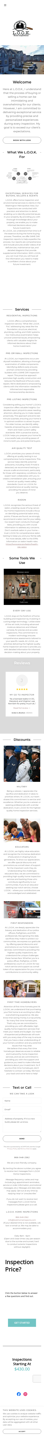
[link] (22, 708)
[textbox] (22, 1101)
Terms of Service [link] (26, 1149)
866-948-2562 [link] (22, 1217)
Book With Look (22, 140)
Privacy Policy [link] (12, 1149)
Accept (22, 1431)
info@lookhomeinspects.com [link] (22, 1220)
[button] (5, 5)
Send (22, 1139)
